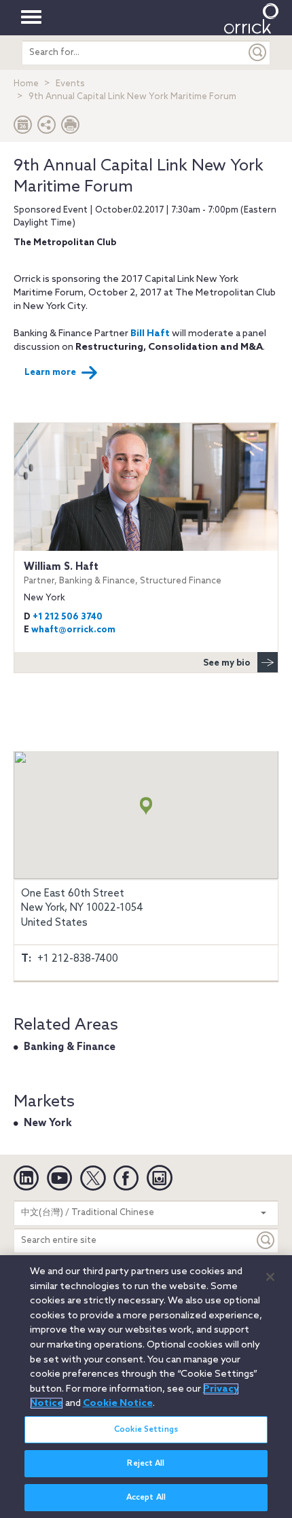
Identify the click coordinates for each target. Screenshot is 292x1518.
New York (48, 1123)
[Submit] (258, 52)
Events (70, 84)
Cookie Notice (118, 1403)
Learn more (50, 372)
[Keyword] (266, 1240)
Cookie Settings (146, 1429)
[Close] (270, 1277)
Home (26, 84)
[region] (146, 1386)
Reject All (145, 1463)
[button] (46, 128)
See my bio (227, 663)
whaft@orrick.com (73, 630)
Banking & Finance (69, 1047)
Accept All (146, 1497)
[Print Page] (70, 128)
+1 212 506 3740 (68, 617)
